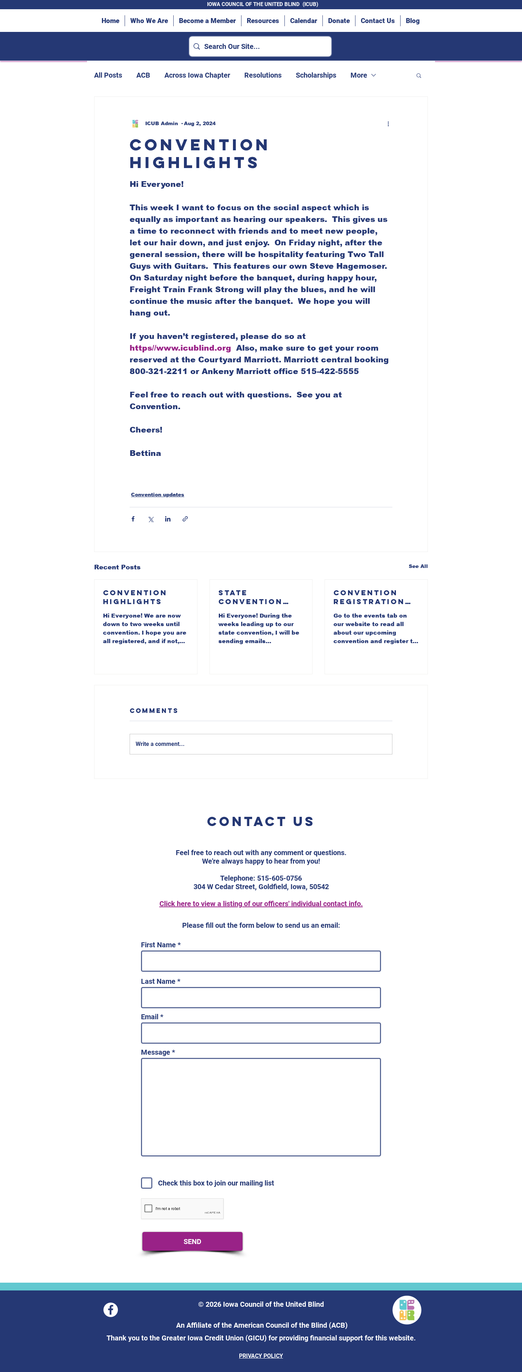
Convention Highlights (135, 597)
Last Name (158, 981)
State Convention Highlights (250, 597)
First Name (158, 944)
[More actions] (388, 123)
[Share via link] (185, 518)
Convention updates (157, 494)
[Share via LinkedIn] (167, 518)
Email (149, 1016)
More (358, 75)
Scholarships (316, 75)
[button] (418, 75)
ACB (143, 75)
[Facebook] (110, 1310)
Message (155, 1052)
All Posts (108, 75)
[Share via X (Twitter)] (150, 518)
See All (418, 566)
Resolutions (263, 75)
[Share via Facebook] (133, 518)
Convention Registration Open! (369, 597)
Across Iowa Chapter (197, 75)
